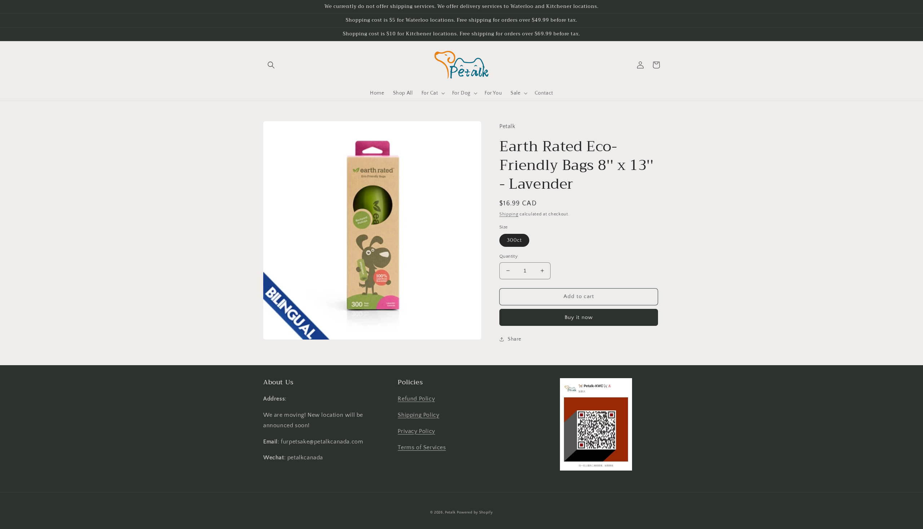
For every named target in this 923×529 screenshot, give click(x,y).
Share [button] (514, 339)
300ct (514, 240)
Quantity (508, 256)
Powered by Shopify (475, 513)
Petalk (450, 513)
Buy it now (579, 317)
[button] (271, 65)
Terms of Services (422, 447)
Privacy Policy (416, 431)
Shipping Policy (418, 415)
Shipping (508, 214)
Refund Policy (416, 398)
